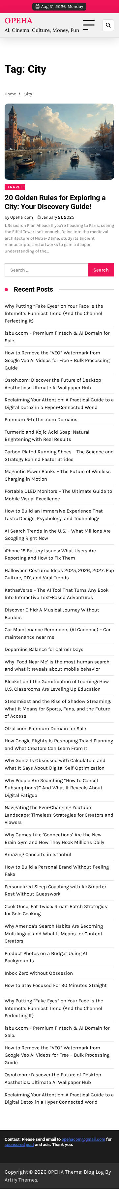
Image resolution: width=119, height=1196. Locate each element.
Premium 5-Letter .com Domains (41, 419)
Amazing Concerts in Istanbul (38, 854)
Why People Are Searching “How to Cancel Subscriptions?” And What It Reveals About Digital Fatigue (54, 787)
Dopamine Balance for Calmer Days (44, 649)
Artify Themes (21, 1180)
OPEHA (18, 20)
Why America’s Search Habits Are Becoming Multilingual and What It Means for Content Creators (54, 933)
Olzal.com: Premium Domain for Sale (45, 728)
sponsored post (19, 1144)
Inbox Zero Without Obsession (39, 973)
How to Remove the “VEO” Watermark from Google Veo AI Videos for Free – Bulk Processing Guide (57, 360)
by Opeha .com (19, 217)
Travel (14, 187)
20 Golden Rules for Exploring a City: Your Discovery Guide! (55, 202)
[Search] (108, 25)
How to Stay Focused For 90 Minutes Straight (56, 985)
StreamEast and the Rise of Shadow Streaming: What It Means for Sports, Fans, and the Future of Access (58, 708)
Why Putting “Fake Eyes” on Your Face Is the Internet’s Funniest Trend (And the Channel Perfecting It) (54, 313)
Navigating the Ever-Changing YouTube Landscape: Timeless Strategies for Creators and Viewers (59, 814)
